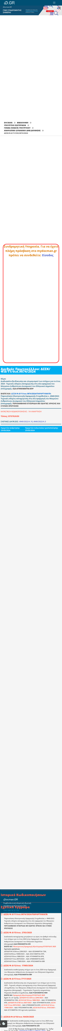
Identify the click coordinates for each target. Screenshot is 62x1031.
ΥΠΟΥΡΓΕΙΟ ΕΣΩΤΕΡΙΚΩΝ (15, 125)
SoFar (51, 1029)
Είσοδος (47, 255)
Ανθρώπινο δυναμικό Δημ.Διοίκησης (22, 130)
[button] (54, 3)
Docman (8, 122)
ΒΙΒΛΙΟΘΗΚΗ (22, 122)
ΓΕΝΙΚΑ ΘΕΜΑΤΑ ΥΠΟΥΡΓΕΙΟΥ (17, 128)
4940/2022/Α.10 (26, 421)
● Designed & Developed (35, 1029)
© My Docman (19, 1029)
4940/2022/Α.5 (39, 421)
